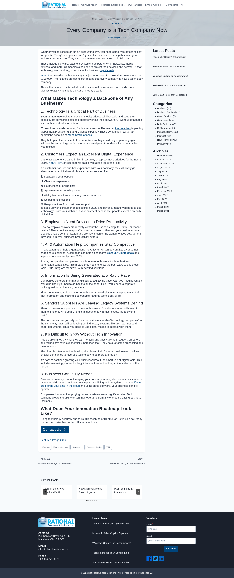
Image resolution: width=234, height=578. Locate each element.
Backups (45, 447)
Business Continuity (167, 112)
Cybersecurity (77, 447)
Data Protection (165, 124)
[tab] (87, 500)
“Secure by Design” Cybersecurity (169, 57)
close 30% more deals (120, 252)
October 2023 (164, 159)
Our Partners (135, 5)
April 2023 (162, 183)
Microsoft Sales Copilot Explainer (169, 66)
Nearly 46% (56, 162)
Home (75, 5)
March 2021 (163, 211)
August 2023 (163, 167)
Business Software (60, 447)
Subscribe (171, 548)
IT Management (165, 128)
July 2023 (162, 171)
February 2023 (164, 191)
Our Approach (89, 5)
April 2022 (162, 203)
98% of (45, 75)
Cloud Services (164, 116)
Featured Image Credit (54, 440)
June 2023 (162, 175)
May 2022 (162, 199)
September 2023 (165, 163)
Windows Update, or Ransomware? (170, 76)
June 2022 (162, 195)
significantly (107, 70)
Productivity (163, 144)
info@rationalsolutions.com (53, 549)
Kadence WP (146, 573)
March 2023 (163, 187)
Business (117, 23)
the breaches (123, 128)
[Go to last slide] (45, 492)
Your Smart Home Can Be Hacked (170, 95)
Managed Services (94, 447)
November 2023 (165, 155)
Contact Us (172, 5)
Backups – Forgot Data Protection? (127, 461)
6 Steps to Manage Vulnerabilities (55, 461)
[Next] (138, 492)
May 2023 (162, 179)
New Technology (165, 140)
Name (150, 524)
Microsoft (161, 136)
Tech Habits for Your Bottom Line (169, 85)
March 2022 (163, 207)
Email (150, 536)
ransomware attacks (80, 134)
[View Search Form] (182, 5)
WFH (108, 447)
